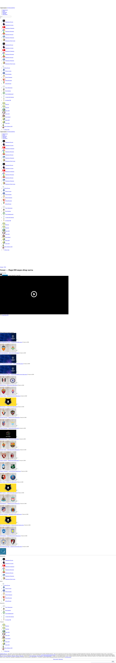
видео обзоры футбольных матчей (48, 654)
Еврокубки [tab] (4, 12)
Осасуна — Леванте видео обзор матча (12, 417)
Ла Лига (1, 352)
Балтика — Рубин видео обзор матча (9, 406)
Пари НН (6, 315)
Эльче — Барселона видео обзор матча (12, 449)
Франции (21, 655)
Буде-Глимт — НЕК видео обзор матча (15, 363)
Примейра (2, 439)
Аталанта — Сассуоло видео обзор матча (12, 471)
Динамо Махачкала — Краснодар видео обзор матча (13, 525)
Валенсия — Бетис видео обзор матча (11, 352)
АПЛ (1, 385)
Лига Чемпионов (3, 342)
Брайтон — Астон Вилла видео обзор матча (11, 535)
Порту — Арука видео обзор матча (11, 439)
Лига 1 (1, 482)
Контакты (61, 659)
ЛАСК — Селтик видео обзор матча (14, 342)
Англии (5, 655)
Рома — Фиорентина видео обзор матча (12, 395)
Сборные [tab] (4, 13)
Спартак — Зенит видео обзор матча (9, 492)
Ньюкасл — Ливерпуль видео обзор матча (11, 503)
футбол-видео (68, 657)
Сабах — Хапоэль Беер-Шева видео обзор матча (17, 374)
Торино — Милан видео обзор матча (11, 460)
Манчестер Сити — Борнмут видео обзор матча (12, 546)
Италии (17, 655)
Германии (9, 655)
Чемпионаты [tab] (5, 10)
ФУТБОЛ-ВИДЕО (11, 7)
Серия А (2, 395)
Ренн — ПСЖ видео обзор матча (10, 482)
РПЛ (1, 406)
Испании (13, 655)
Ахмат (3, 315)
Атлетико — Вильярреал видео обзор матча (13, 514)
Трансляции (4, 14)
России (1, 655)
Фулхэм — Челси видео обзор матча (9, 385)
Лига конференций (48, 655)
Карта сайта (55, 659)
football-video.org (3, 653)
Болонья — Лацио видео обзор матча (11, 428)
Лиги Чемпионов (32, 655)
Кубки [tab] (3, 11)
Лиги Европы (40, 655)
